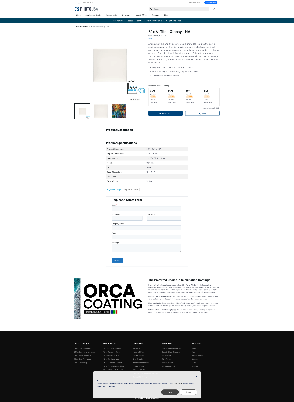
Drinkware (126, 15)
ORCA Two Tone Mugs (82, 359)
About (194, 348)
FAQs (194, 363)
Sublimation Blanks (93, 15)
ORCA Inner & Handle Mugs (84, 352)
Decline (188, 392)
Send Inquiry (166, 113)
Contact (195, 359)
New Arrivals (111, 15)
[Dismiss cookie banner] (196, 376)
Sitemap (195, 366)
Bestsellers (137, 348)
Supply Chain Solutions (171, 352)
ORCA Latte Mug (80, 363)
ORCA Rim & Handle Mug (83, 355)
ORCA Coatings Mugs (82, 348)
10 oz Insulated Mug (111, 359)
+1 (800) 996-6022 (86, 2)
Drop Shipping (138, 359)
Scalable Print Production (171, 348)
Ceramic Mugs (138, 355)
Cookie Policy (177, 384)
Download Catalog (195, 2)
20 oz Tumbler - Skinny (112, 348)
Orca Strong (166, 355)
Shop (78, 15)
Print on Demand (139, 370)
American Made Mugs (141, 363)
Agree (170, 392)
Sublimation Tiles (82, 26)
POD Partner (167, 359)
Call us (203, 113)
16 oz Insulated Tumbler (112, 363)
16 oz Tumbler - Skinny (112, 352)
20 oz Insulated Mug (111, 355)
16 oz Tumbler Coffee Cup (113, 370)
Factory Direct (167, 363)
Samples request (210, 2)
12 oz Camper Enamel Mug (113, 366)
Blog (166, 15)
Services (155, 15)
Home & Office (141, 15)
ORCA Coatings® (168, 366)
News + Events (197, 355)
